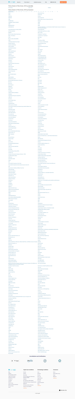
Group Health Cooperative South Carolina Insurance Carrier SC (18, 164)
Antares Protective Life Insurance (13, 63)
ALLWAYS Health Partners (42, 58)
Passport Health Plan (11, 279)
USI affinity (10, 341)
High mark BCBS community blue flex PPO (45, 184)
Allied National (10, 58)
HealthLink (39, 183)
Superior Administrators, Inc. (42, 319)
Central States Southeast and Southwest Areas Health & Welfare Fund (19, 106)
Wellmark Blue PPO (41, 348)
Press (9, 387)
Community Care (11, 114)
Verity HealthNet (40, 341)
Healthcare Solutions (11, 178)
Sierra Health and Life (11, 313)
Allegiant (39, 54)
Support (9, 373)
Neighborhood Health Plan (12, 261)
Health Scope (40, 175)
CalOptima (10, 94)
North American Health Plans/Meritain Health (45, 265)
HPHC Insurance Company (12, 198)
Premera (39, 290)
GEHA (39, 25)
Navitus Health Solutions (12, 260)
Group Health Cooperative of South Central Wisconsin (46, 163)
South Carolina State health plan (43, 316)
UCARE (9, 330)
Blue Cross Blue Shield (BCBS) (13, 38)
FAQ (46, 2)
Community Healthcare (12, 117)
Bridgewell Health (40, 86)
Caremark (39, 101)
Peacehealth (10, 281)
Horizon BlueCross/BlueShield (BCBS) (14, 197)
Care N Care (40, 100)
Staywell (39, 318)
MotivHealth (40, 252)
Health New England (11, 172)
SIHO (39, 313)
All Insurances (11, 11)
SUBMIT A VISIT (63, 2)
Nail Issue (39, 379)
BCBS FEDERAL (11, 77)
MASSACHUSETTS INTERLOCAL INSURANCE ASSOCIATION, (48, 229)
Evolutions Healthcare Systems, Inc (43, 143)
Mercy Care (40, 244)
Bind (38, 78)
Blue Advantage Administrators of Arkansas (15, 80)
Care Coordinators (41, 97)
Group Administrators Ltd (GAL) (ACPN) (14, 29)
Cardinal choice (40, 95)
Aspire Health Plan (41, 66)
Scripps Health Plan (11, 308)
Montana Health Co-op (12, 252)
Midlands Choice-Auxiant (42, 249)
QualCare (10, 302)
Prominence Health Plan (12, 298)
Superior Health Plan (11, 321)
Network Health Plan (41, 261)
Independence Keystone (12, 206)
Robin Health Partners (12, 305)
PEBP (9, 284)
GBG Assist (10, 157)
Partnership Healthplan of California (43, 278)
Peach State (40, 281)
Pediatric (49, 7)
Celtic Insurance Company (12, 104)
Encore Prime (10, 141)
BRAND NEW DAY (11, 25)
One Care (39, 267)
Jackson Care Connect (12, 212)
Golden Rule (40, 14)
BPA (38, 84)
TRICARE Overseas (41, 325)
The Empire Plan (11, 322)
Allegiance (10, 54)
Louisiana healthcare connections (43, 221)
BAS (9, 75)
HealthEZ (9, 181)
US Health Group (11, 339)
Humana (39, 16)
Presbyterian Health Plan (42, 293)
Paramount (10, 276)
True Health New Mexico (42, 327)
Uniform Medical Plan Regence (43, 333)
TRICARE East (10, 325)
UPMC (39, 22)
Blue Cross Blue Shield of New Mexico (14, 34)
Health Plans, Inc (11, 175)
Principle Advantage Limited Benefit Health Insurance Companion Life (19, 296)
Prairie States (10, 288)
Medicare (39, 20)
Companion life (10, 118)
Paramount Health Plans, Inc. (42, 276)
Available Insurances (37, 2)
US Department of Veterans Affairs (43, 336)
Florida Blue (40, 149)
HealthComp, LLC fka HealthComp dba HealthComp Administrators (48, 180)
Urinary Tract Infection (27, 386)
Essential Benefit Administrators (13, 143)
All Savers (39, 52)
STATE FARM (10, 318)
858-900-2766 (53, 2)
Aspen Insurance (11, 66)
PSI (38, 299)
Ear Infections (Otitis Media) (28, 380)
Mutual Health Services (12, 255)
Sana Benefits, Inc (11, 307)
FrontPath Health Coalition (12, 155)
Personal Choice (11, 285)
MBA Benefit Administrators (42, 232)
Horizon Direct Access (41, 197)
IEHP (38, 201)
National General (11, 258)
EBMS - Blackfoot (11, 134)
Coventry (9, 124)
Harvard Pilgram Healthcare (42, 166)
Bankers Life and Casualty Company (44, 72)
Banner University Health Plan (43, 74)
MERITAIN (10, 17)
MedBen (9, 238)
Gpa (9, 161)
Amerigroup (10, 61)
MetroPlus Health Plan (41, 247)
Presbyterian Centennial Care (13, 293)
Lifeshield (39, 218)
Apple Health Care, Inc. (41, 63)
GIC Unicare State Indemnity (42, 158)
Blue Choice (40, 81)
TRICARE (39, 324)
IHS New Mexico (11, 203)
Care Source (10, 101)
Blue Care (10, 81)
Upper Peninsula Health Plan (13, 336)
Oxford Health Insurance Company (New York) (45, 19)
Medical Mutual (40, 243)
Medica (39, 240)
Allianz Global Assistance (42, 55)
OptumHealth (40, 270)
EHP (9, 135)
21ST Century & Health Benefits (43, 41)
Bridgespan (10, 86)
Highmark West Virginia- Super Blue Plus (44, 189)
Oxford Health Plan (41, 17)
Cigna (9, 14)
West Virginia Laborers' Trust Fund (43, 350)
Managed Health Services (12, 227)
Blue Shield (39, 37)
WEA (38, 344)
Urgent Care (30, 7)
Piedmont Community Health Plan (13, 287)
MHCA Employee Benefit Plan (13, 249)
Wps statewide (10, 353)
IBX (9, 201)
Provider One (10, 299)
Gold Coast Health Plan (41, 160)
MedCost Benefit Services (42, 238)
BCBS (39, 75)
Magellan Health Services (42, 224)
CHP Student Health (11, 109)
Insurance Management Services (13, 207)
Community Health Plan (41, 115)
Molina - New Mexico (11, 35)
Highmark (10, 186)
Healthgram (10, 183)
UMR (9, 19)
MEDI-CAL (10, 240)
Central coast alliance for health (43, 104)
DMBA (39, 132)
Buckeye (9, 89)
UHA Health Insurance (41, 330)
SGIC (39, 310)
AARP (9, 23)
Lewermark (10, 218)
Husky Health (10, 200)
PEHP (39, 284)
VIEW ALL (39, 385)
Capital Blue (40, 94)
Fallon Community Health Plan (13, 146)
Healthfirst (39, 181)
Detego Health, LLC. (11, 132)
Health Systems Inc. (41, 177)
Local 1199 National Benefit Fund (13, 221)
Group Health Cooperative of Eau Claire (14, 163)
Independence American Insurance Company (45, 204)
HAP (9, 166)
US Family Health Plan (12, 338)
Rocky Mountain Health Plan (42, 305)
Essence (39, 141)
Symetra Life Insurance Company (43, 321)
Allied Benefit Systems (12, 57)
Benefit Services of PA (12, 78)
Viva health (39, 342)
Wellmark (9, 348)
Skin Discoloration (41, 382)
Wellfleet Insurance (41, 347)
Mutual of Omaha (40, 255)
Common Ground (40, 112)
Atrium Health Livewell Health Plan (43, 69)
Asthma (24, 373)
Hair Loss (39, 376)
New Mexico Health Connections (13, 265)
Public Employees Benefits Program (14, 301)
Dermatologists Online (12, 374)
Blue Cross (10, 83)
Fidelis (39, 146)
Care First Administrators (42, 98)
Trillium (9, 327)
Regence (39, 304)
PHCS (9, 37)
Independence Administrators (13, 204)
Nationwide (39, 258)
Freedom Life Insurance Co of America (44, 152)
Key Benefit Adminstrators (42, 215)
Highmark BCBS (40, 186)
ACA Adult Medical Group (42, 43)
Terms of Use (10, 383)
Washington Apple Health (12, 344)
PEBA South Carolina (11, 282)
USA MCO (39, 339)
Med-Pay (39, 237)
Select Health (40, 308)
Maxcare (9, 232)
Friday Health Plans (41, 29)
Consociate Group (41, 120)
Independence (40, 203)
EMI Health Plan (40, 138)
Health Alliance (40, 169)
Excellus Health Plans (41, 144)
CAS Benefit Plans (11, 103)
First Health (10, 149)
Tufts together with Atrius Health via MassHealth (45, 328)
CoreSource (40, 121)
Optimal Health (10, 270)
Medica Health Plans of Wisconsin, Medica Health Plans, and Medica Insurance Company (22, 241)
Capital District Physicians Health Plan (14, 95)
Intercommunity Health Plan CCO (13, 209)
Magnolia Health (40, 226)
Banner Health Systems (12, 74)
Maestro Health (40, 223)
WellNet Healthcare (11, 350)
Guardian (39, 164)
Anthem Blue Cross (41, 13)
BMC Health (40, 83)
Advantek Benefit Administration (43, 46)
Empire (9, 140)
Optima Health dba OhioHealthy (43, 268)
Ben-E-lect (39, 77)
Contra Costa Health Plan (12, 121)
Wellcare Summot (11, 347)
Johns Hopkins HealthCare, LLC (43, 212)
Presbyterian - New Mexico (42, 34)
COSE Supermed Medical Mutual (13, 123)
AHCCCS (9, 49)
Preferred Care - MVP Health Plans (43, 288)
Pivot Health (40, 287)
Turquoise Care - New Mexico (42, 35)
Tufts (9, 328)
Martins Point (40, 227)
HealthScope (10, 184)
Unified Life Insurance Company (13, 333)
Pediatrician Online (11, 377)
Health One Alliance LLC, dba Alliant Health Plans (46, 172)
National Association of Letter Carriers (44, 257)
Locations (10, 380)
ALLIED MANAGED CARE (42, 57)
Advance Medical (11, 46)
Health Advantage (11, 169)
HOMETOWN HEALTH (12, 195)
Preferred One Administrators (13, 290)
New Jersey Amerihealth (42, 263)
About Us (18, 2)
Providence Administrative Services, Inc (44, 298)
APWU (39, 23)
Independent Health (41, 206)
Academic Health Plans (12, 44)
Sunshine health (11, 319)
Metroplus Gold (10, 247)
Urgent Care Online (11, 376)
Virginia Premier (11, 342)
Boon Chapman (10, 84)
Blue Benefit (40, 80)
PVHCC (39, 301)
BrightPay (10, 32)
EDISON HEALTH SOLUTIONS (43, 134)
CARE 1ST (10, 97)
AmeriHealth (40, 61)
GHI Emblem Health (11, 158)
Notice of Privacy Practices (13, 384)
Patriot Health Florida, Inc (42, 279)
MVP (9, 257)
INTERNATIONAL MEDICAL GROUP (44, 209)
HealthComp (10, 180)
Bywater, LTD (40, 89)
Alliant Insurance (11, 55)
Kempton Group (11, 215)
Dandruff (39, 373)
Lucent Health (10, 223)
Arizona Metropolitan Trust (42, 64)
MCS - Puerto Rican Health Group (43, 235)
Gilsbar (9, 160)
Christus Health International (42, 109)
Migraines (25, 383)
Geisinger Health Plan (41, 157)
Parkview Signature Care (12, 278)
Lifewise (39, 220)
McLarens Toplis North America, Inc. (14, 235)
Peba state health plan (41, 282)
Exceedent (10, 144)
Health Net (10, 16)
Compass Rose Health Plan (42, 118)
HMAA (9, 192)
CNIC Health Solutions (12, 112)
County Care (40, 123)
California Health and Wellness (13, 92)
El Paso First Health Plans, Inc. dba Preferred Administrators (47, 135)
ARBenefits (10, 64)
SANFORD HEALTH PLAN (42, 307)
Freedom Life (10, 152)
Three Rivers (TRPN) (41, 40)
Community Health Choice (42, 114)
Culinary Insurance (41, 126)
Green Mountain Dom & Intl (42, 161)
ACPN (9, 40)
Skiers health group (11, 316)
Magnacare (10, 226)
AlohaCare (10, 60)
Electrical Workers (11, 137)
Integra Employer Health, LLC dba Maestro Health (46, 207)
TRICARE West (10, 20)
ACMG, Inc (39, 44)
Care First (10, 98)
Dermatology (10, 7)
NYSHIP (9, 267)
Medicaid (39, 241)
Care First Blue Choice (12, 100)
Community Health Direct (12, 115)
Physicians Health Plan (41, 285)
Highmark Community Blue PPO (13, 189)
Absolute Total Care (11, 43)
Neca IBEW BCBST (41, 260)
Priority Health (40, 296)
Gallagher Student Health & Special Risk (44, 155)
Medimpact (10, 244)
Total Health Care (11, 324)
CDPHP (39, 103)
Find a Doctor (26, 2)
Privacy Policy (10, 385)
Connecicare (10, 120)
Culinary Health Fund (11, 126)
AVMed (9, 72)
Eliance (39, 137)
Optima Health (10, 268)
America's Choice (40, 60)
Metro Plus (39, 246)
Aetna (9, 13)
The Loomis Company (41, 322)
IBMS (39, 200)
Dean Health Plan (41, 129)
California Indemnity (41, 92)
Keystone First (40, 217)
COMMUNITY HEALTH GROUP (13, 22)
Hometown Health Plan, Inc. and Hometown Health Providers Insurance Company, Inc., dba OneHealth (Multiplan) (52, 27)
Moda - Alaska (40, 32)
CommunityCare (40, 117)
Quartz (39, 302)
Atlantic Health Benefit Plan (12, 69)
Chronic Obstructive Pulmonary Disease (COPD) (29, 377)
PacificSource (40, 273)
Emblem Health (10, 138)
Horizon (39, 195)
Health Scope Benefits (12, 177)
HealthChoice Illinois (41, 178)
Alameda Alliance (11, 52)
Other (9, 273)
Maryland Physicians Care (12, 229)
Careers (9, 381)
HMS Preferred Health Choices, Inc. (43, 192)
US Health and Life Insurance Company (44, 338)
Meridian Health (11, 246)
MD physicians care (11, 237)
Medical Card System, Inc (12, 243)
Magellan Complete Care (12, 224)
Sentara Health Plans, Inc (12, 310)
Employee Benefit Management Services (44, 140)
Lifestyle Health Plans (11, 220)
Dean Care (10, 129)
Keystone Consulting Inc (12, 217)
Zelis (38, 38)
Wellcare (39, 345)
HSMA (39, 198)
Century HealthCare (41, 106)
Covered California (41, 124)
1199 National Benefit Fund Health (13, 41)
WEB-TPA (10, 345)
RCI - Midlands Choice (12, 304)
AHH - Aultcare (40, 49)
